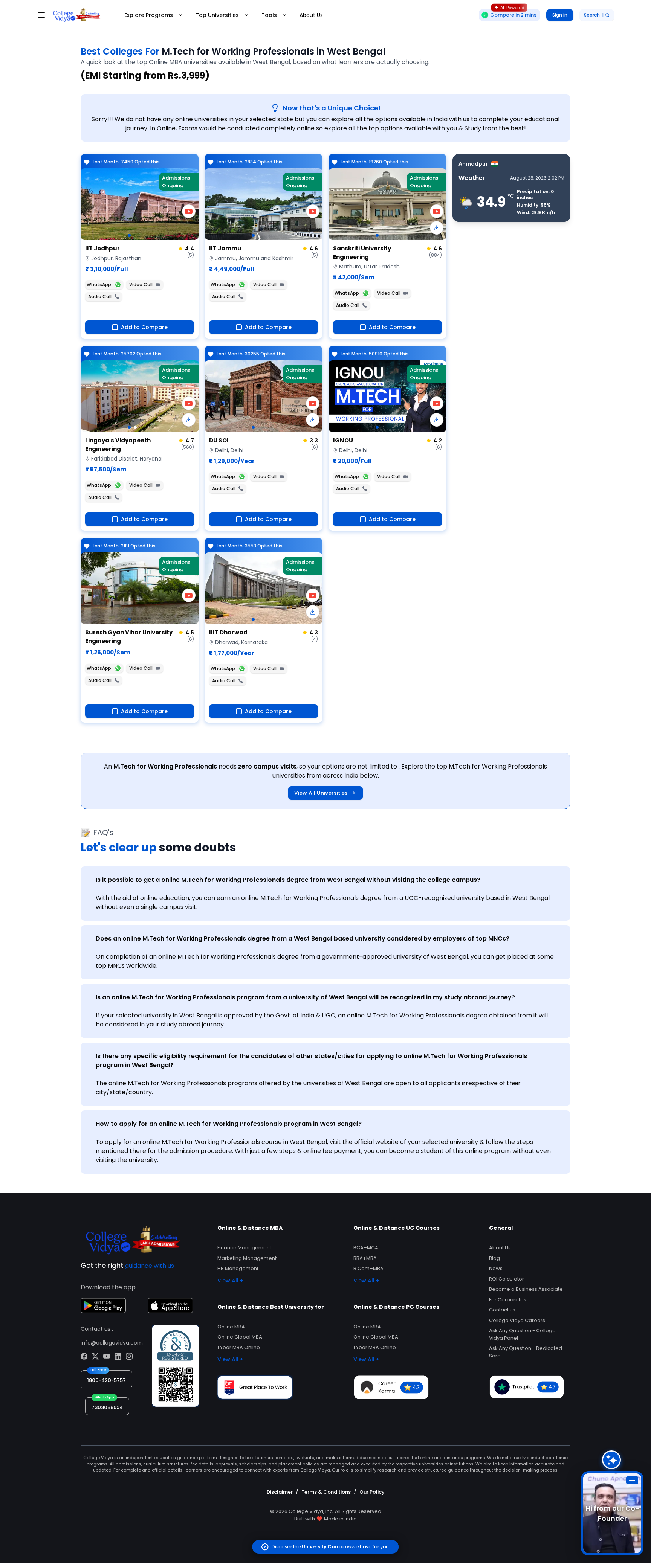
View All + (230, 1280)
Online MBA (231, 1326)
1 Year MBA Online (238, 1347)
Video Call (141, 284)
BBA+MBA (365, 1258)
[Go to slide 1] (129, 235)
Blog (494, 1258)
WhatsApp (99, 284)
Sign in (559, 15)
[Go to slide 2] (135, 427)
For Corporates (507, 1299)
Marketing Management (247, 1258)
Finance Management (244, 1247)
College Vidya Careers (517, 1320)
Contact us (502, 1309)
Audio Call (100, 296)
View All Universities (321, 793)
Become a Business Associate (526, 1289)
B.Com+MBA (368, 1268)
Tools (269, 15)
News (496, 1268)
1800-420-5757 (106, 1380)
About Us (311, 15)
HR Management (237, 1268)
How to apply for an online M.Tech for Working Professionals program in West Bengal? (229, 1123)
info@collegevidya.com (112, 1342)
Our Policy (372, 1492)
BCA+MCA (365, 1247)
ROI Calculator (506, 1278)
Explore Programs (148, 15)
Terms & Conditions (326, 1492)
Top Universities (217, 15)
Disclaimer (280, 1492)
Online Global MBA (239, 1336)
